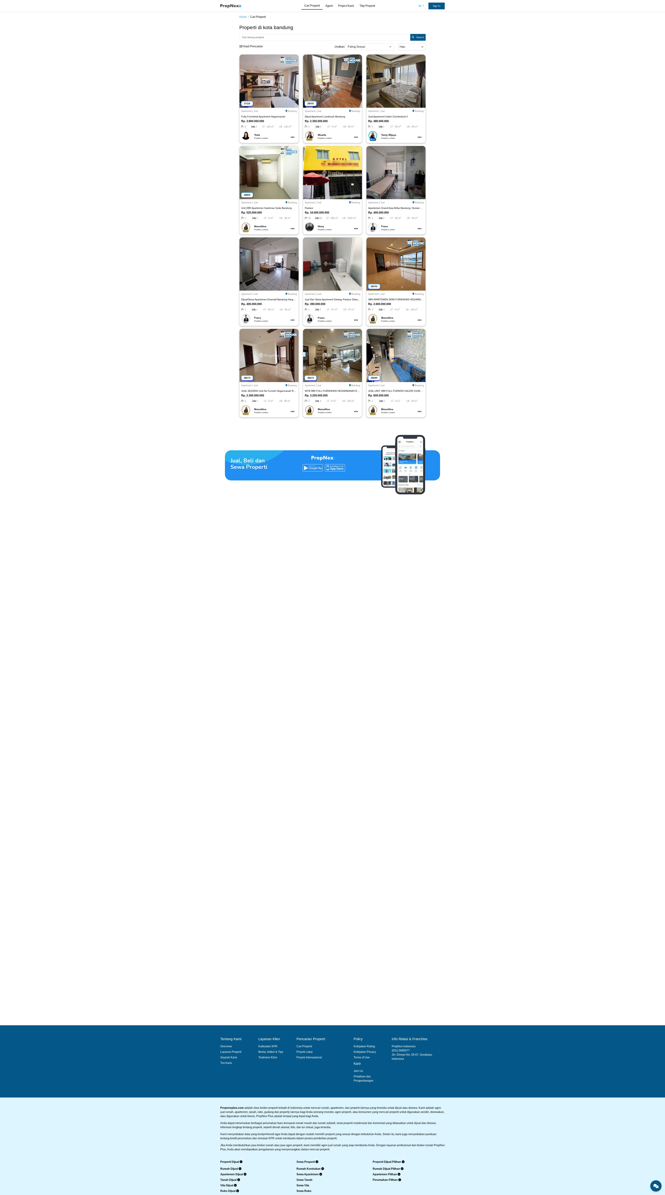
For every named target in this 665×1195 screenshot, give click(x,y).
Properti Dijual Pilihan (387, 1161)
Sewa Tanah (304, 1179)
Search (420, 37)
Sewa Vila (302, 1185)
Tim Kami (226, 1062)
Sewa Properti (306, 1161)
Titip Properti (367, 5)
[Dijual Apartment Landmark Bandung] (332, 80)
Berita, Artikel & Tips (270, 1051)
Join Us (358, 1070)
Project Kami (346, 5)
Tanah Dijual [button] (228, 1179)
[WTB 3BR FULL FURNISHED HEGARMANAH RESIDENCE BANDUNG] (332, 355)
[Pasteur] (332, 172)
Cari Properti (312, 5)
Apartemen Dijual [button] (232, 1174)
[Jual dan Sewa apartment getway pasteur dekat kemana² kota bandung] (332, 263)
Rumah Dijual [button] (229, 1168)
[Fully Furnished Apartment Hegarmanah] (269, 80)
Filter (402, 46)
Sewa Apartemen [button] (307, 1174)
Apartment (246, 111)
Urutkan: (340, 46)
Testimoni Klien (267, 1057)
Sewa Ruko (303, 1190)
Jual (256, 111)
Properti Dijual (230, 1161)
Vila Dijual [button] (227, 1185)
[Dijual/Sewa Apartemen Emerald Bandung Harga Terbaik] (269, 263)
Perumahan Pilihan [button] (385, 1179)
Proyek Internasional (309, 1057)
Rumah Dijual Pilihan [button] (387, 1168)
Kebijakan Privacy (365, 1051)
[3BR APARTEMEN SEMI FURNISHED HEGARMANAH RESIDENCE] (395, 263)
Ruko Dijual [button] (228, 1190)
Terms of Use (362, 1057)
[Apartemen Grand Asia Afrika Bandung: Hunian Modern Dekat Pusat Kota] (395, 172)
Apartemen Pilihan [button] (385, 1174)
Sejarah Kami (228, 1057)
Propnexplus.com (232, 1107)
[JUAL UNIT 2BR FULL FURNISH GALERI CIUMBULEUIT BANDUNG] (395, 355)
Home (243, 16)
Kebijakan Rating (364, 1046)
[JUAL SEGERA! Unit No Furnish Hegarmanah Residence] (269, 355)
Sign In (436, 6)
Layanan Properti (230, 1051)
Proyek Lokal (304, 1051)
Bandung (292, 111)
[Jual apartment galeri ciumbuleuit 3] (395, 80)
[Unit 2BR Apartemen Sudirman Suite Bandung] (269, 172)
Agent (329, 5)
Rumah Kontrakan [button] (308, 1168)
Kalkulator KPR (267, 1046)
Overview (226, 1046)
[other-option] (292, 137)
